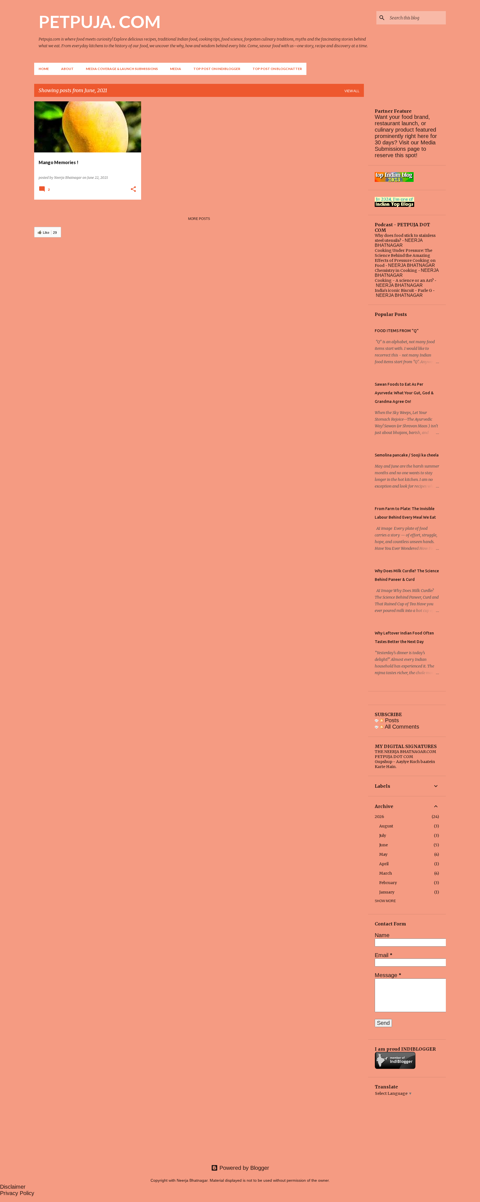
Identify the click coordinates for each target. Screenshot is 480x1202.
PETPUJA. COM (100, 21)
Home (44, 69)
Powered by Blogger (243, 1168)
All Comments (401, 727)
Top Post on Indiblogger (216, 69)
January (386, 892)
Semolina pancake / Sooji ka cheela (407, 455)
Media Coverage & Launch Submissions (122, 69)
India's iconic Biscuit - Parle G (403, 290)
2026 (379, 816)
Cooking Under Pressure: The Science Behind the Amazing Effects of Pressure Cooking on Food (405, 258)
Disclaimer (13, 1187)
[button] (133, 189)
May (383, 854)
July (382, 835)
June (383, 844)
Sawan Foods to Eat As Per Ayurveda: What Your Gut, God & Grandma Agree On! (404, 393)
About (67, 69)
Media (175, 69)
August (386, 826)
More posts (199, 219)
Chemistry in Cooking (396, 270)
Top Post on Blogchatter (277, 69)
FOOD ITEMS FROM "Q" (397, 330)
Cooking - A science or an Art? (404, 280)
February (388, 882)
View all (351, 91)
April (384, 863)
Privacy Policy (17, 1193)
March (385, 873)
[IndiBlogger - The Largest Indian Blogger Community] (395, 1067)
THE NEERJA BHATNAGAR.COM (405, 751)
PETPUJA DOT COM (394, 756)
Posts (391, 720)
